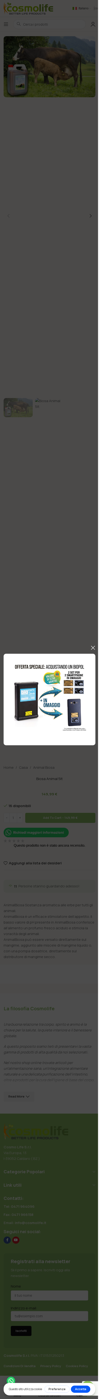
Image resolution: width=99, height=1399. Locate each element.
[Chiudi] (93, 648)
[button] (11, 1381)
